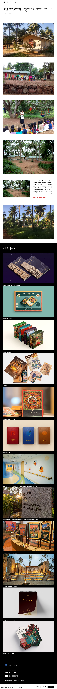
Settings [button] (37, 686)
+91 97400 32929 (11, 672)
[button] (42, 197)
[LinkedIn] (13, 676)
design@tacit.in (12, 670)
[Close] (55, 686)
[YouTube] (16, 676)
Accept (50, 686)
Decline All (44, 686)
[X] (6, 676)
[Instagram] (10, 676)
